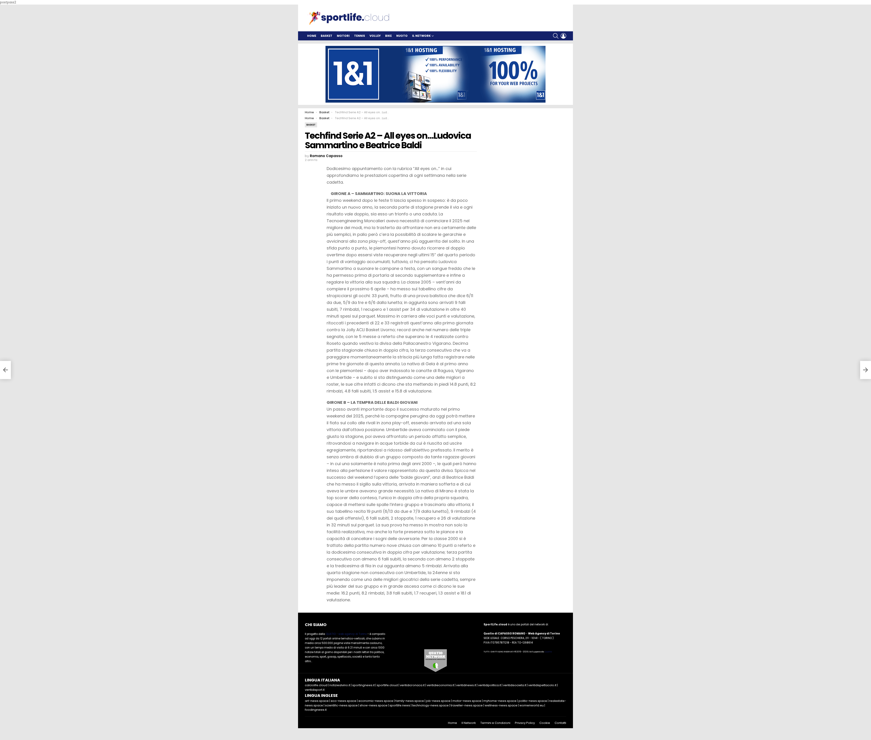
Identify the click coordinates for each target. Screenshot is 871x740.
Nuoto (402, 36)
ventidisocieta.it (514, 685)
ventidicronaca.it (412, 685)
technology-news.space (430, 705)
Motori (343, 36)
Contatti (560, 723)
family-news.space (409, 701)
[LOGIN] (563, 35)
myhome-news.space (499, 701)
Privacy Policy (525, 723)
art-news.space (317, 701)
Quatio (548, 651)
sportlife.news (399, 705)
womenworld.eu (531, 705)
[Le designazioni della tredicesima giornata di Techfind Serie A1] (5, 370)
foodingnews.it (316, 710)
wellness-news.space (501, 705)
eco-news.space (343, 701)
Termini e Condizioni (495, 723)
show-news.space (373, 705)
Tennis (359, 36)
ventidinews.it (466, 685)
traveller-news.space (467, 705)
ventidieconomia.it (440, 685)
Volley (375, 36)
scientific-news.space (341, 705)
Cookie (544, 723)
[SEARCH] (555, 35)
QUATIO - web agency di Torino (346, 634)
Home (311, 36)
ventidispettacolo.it (542, 685)
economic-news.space (375, 701)
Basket (326, 36)
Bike (388, 36)
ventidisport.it (315, 690)
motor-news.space (467, 701)
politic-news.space (533, 701)
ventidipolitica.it (489, 685)
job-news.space (438, 701)
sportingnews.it (363, 685)
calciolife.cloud (316, 685)
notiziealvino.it (339, 685)
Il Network (421, 36)
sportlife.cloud (387, 685)
